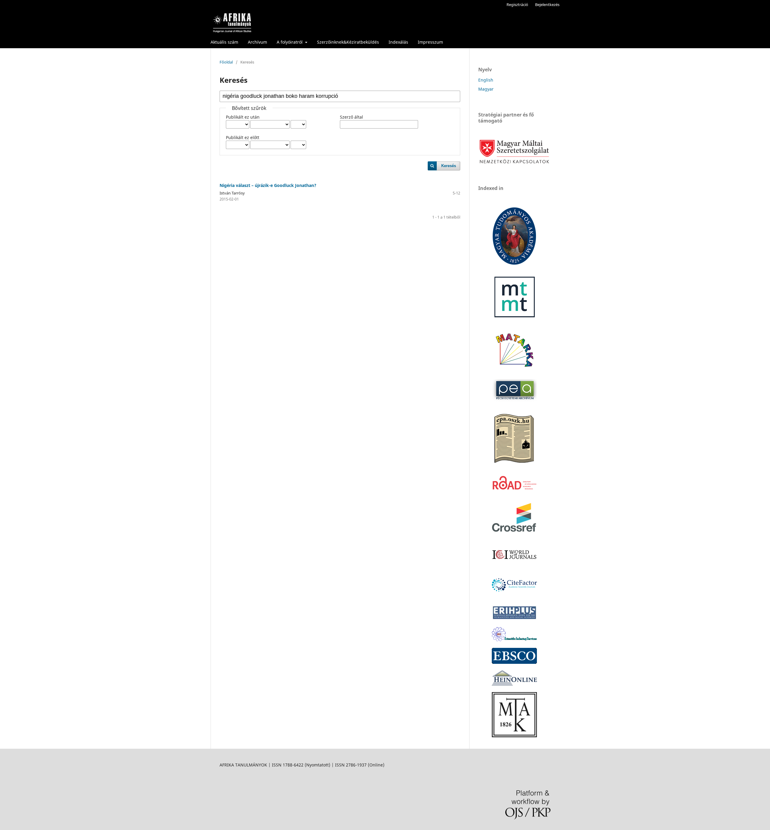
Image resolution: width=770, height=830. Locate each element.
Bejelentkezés (547, 4)
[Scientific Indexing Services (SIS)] (514, 639)
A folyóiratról (290, 42)
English (485, 80)
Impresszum (430, 42)
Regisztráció (517, 4)
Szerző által (351, 117)
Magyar (486, 89)
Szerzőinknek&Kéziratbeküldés (348, 42)
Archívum (257, 42)
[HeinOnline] (514, 662)
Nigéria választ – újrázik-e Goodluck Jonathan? (268, 185)
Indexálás (398, 42)
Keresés (448, 165)
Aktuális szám (224, 42)
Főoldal (226, 62)
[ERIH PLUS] (514, 619)
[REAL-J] (514, 735)
